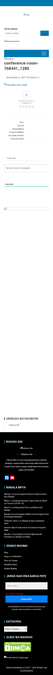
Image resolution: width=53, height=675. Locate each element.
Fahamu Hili (14, 425)
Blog (6, 552)
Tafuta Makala (10, 29)
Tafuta (45, 34)
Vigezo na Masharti (12, 556)
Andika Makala (10, 568)
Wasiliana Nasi (10, 564)
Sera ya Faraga (10, 560)
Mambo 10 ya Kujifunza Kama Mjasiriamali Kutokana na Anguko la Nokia (23, 535)
